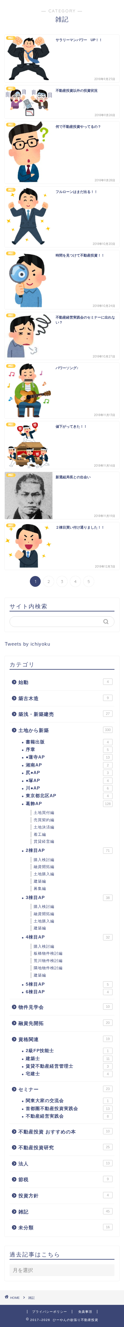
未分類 (64, 1227)
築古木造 (63, 698)
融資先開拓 (64, 1023)
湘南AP (67, 765)
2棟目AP (68, 850)
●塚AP (67, 780)
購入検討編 (44, 860)
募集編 (40, 888)
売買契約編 (44, 820)
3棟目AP (68, 897)
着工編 (40, 834)
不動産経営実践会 (67, 1116)
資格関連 (64, 1039)
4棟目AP (68, 937)
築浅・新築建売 (64, 714)
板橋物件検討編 (48, 953)
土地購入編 (44, 874)
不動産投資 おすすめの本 (64, 1131)
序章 (67, 749)
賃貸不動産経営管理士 (67, 1066)
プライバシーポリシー (49, 1311)
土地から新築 (64, 730)
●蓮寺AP (68, 757)
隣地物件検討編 (48, 968)
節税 (63, 1179)
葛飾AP (68, 803)
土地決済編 (44, 827)
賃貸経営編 (44, 841)
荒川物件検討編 (48, 960)
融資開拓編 (44, 867)
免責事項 (85, 1311)
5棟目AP (67, 984)
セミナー (64, 1089)
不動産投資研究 (64, 1147)
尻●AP (67, 772)
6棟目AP (67, 991)
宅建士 (67, 1073)
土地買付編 (44, 812)
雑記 (64, 1211)
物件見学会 (64, 1007)
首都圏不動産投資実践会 (68, 1108)
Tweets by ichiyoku (27, 644)
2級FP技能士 (67, 1050)
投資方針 (63, 1195)
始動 (63, 682)
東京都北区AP (67, 795)
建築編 (40, 881)
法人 (64, 1163)
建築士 (68, 1058)
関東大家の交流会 (67, 1100)
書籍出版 (67, 742)
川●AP (67, 788)
